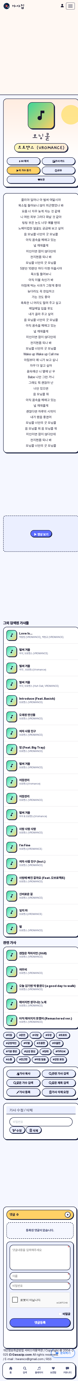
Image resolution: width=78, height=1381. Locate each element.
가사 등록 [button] (24, 1092)
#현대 (45, 1051)
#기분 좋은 (11, 1051)
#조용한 (41, 1043)
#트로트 (63, 1035)
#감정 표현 (58, 1059)
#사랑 (35, 1035)
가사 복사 (24, 1073)
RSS (49, 1359)
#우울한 (56, 1043)
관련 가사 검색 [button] (60, 1073)
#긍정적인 (11, 1043)
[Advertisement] (39, 53)
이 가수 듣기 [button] (25, 170)
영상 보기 (42, 534)
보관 (42, 179)
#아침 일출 (40, 1059)
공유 (60, 170)
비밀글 (66, 1314)
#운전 (22, 1035)
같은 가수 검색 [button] (24, 1083)
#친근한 (23, 1059)
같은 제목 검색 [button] (60, 1083)
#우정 (49, 1035)
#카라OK (61, 1051)
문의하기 (65, 1352)
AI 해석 (25, 161)
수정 (19, 1131)
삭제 (35, 1131)
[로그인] (62, 6)
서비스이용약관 (34, 1350)
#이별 (27, 1043)
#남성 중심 (29, 1051)
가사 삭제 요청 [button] (60, 1092)
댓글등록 (40, 1322)
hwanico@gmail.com (30, 1359)
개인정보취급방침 (13, 1350)
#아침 (9, 1035)
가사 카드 (60, 161)
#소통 (9, 1059)
